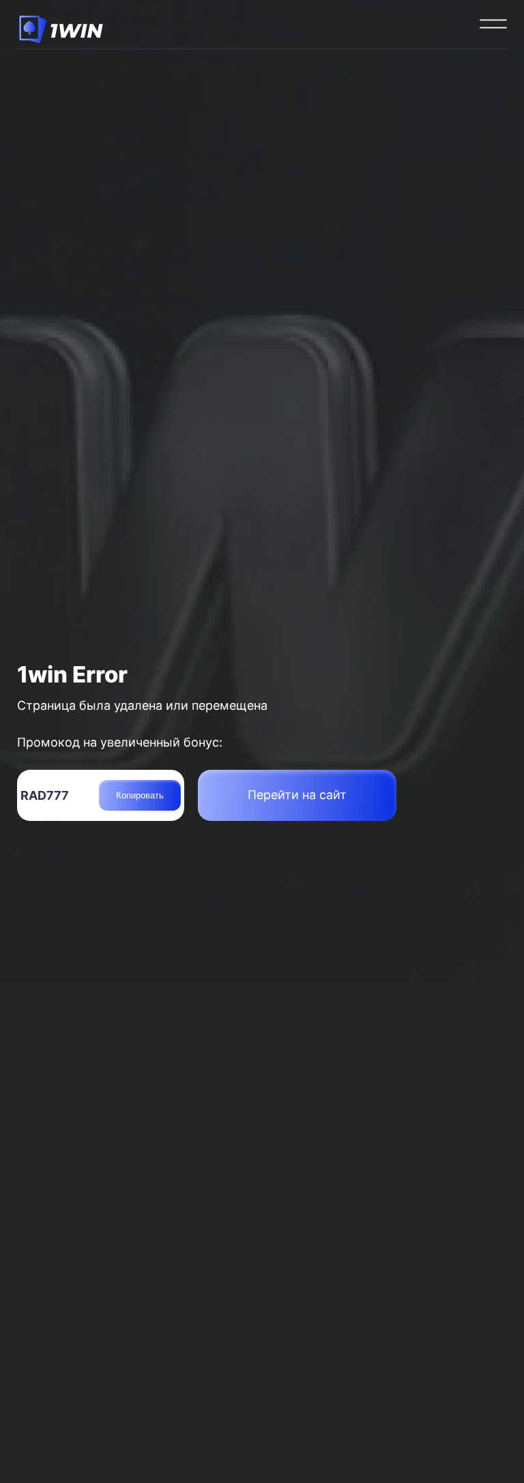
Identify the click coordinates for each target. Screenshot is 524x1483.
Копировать (140, 795)
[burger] (493, 24)
